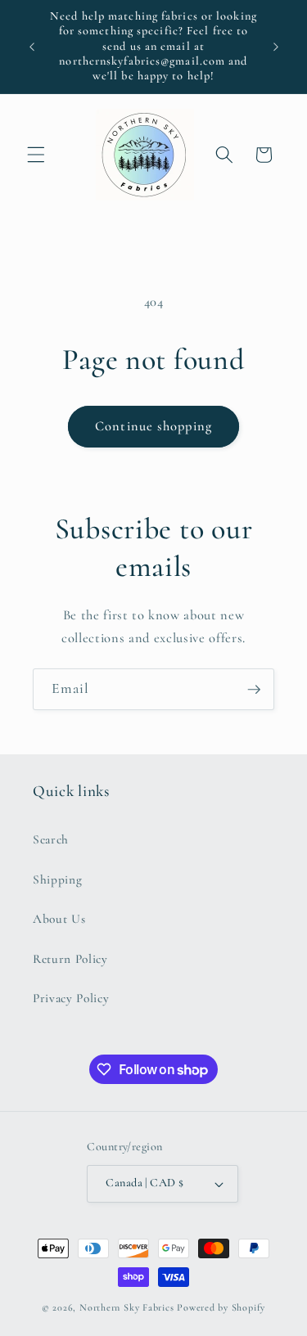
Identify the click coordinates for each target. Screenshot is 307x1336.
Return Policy (70, 958)
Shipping (57, 879)
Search (51, 839)
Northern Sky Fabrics (126, 1307)
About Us (59, 918)
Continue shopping (153, 426)
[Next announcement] (276, 47)
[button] (36, 154)
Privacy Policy (71, 998)
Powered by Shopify (221, 1307)
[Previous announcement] (32, 47)
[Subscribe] (253, 689)
